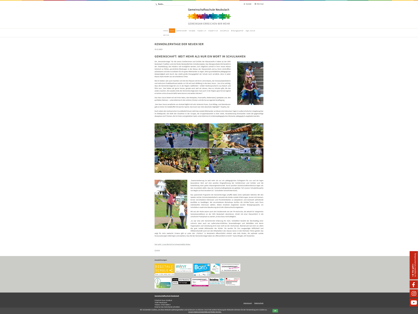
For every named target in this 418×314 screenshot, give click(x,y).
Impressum (248, 303)
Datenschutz (258, 303)
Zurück (157, 250)
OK (275, 311)
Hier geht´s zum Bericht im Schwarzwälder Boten (172, 244)
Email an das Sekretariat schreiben (167, 307)
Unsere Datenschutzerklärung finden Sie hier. (205, 312)
